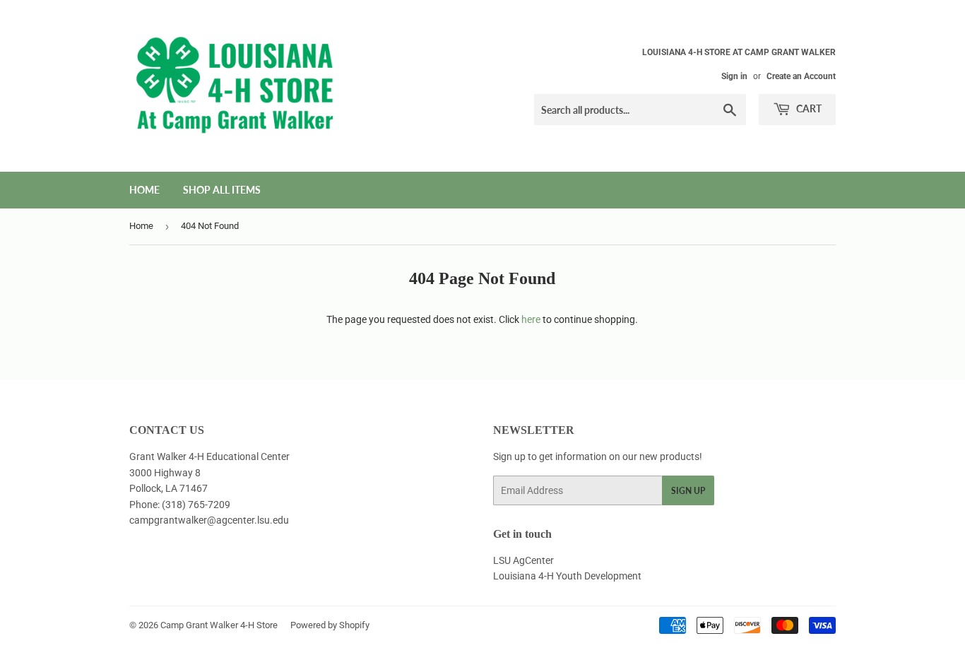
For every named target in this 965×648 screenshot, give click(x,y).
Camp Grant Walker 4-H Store (219, 625)
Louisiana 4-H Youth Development (567, 576)
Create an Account (801, 76)
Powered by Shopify (329, 625)
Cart (808, 108)
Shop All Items (222, 190)
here (530, 319)
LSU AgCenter (523, 560)
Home (144, 190)
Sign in (734, 76)
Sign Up (688, 490)
